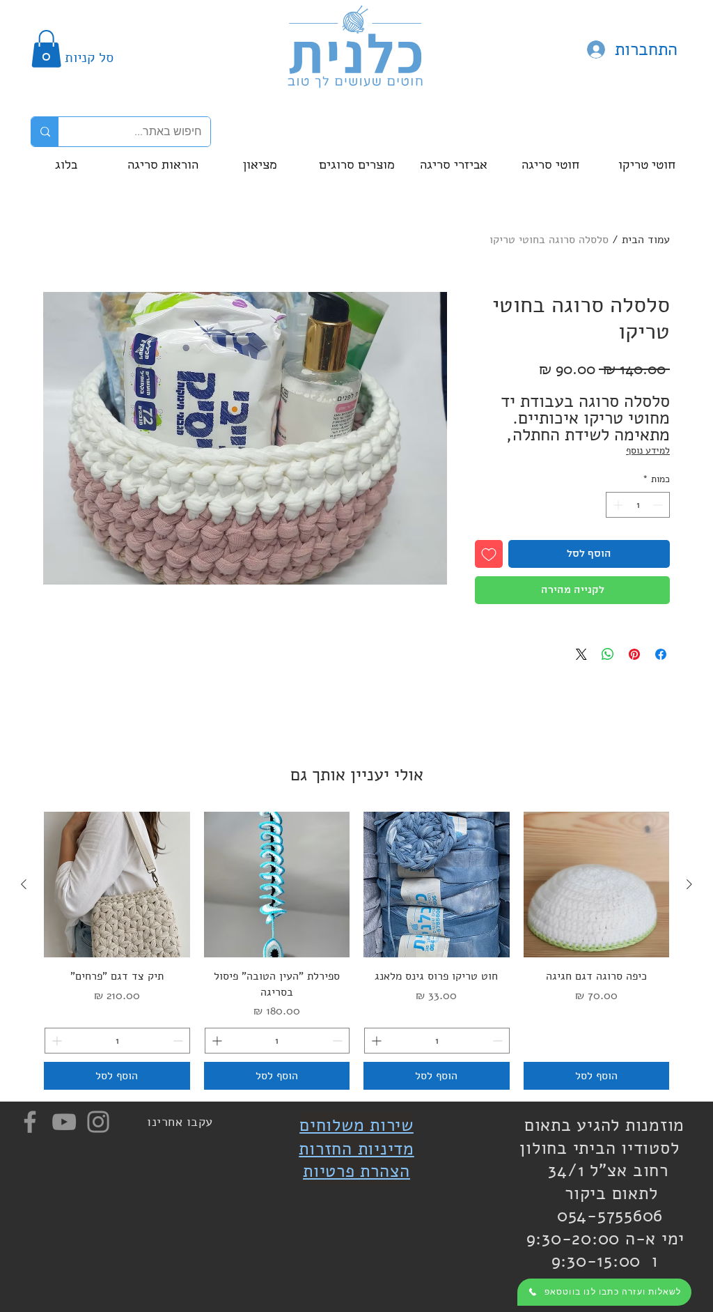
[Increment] (616, 505)
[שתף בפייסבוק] (660, 654)
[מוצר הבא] (23, 884)
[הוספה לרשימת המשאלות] (489, 554)
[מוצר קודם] (689, 884)
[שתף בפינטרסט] (634, 654)
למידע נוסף (648, 450)
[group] (356, 950)
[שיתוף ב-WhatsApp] (608, 654)
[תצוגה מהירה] (597, 885)
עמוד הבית (646, 239)
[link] (46, 49)
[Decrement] (659, 505)
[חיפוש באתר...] (44, 131)
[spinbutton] (637, 505)
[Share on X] (581, 654)
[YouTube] (64, 1121)
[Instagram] (98, 1121)
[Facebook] (30, 1121)
